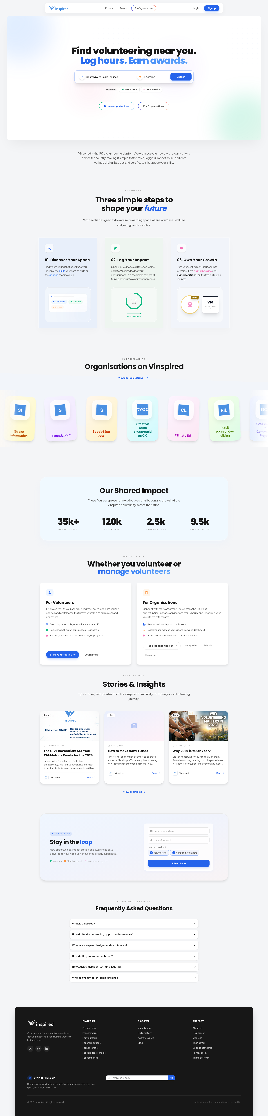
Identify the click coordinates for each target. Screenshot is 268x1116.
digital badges (203, 270)
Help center (199, 1032)
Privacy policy (200, 1052)
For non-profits (90, 1047)
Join (171, 1078)
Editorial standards (202, 1047)
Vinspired (55, 777)
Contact (197, 1037)
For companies (90, 1057)
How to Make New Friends (128, 751)
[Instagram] (38, 1049)
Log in (196, 8)
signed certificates (189, 275)
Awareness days (146, 1037)
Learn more (91, 654)
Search (181, 76)
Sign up (212, 8)
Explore (109, 8)
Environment (131, 89)
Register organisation (160, 645)
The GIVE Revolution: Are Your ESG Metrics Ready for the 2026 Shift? (68, 755)
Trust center (199, 1042)
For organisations (92, 1042)
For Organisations (144, 8)
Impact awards (90, 1032)
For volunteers (90, 1037)
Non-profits (191, 645)
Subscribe (177, 863)
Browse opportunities (116, 106)
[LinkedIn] (46, 1049)
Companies (151, 655)
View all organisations (130, 377)
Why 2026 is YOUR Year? (192, 751)
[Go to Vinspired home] (58, 8)
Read (90, 777)
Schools (208, 645)
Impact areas (144, 1028)
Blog (140, 1042)
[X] (30, 1049)
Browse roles (89, 1028)
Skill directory (145, 1032)
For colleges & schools (94, 1052)
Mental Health (153, 89)
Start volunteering (61, 654)
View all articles (132, 791)
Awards (123, 8)
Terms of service (201, 1057)
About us (197, 1028)
